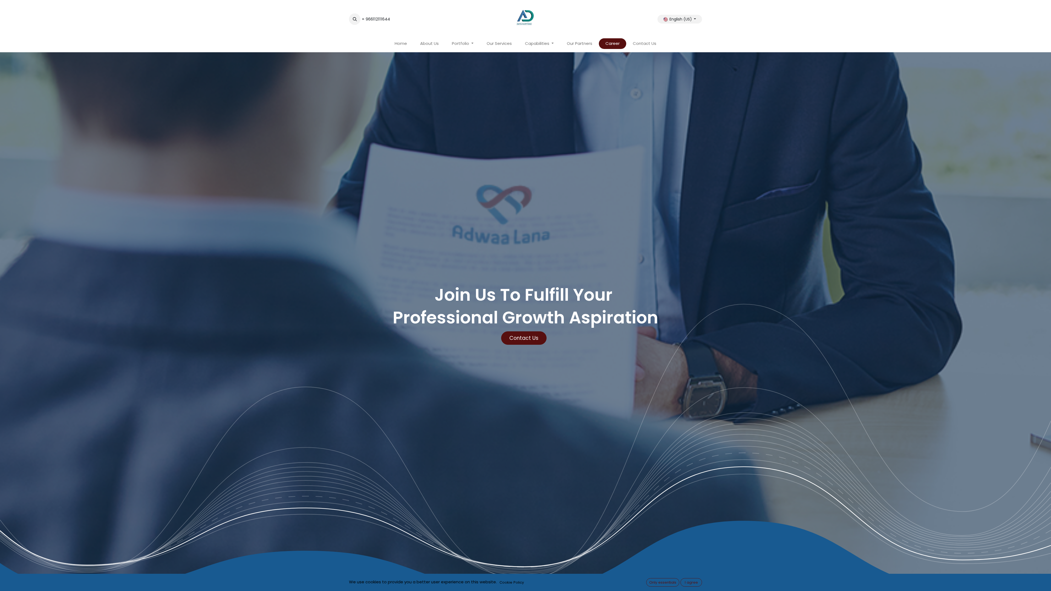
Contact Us (523, 338)
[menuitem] (401, 43)
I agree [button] (691, 582)
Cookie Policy (511, 582)
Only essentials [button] (662, 582)
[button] (354, 19)
